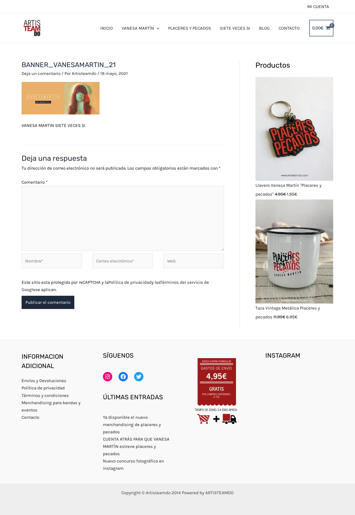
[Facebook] (123, 376)
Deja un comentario (41, 73)
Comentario (35, 182)
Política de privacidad (130, 282)
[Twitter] (138, 376)
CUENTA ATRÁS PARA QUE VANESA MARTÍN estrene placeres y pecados (136, 446)
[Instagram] (107, 376)
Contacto (30, 417)
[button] (156, 28)
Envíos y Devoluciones (44, 380)
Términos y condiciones (45, 395)
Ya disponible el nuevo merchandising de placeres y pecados (132, 424)
